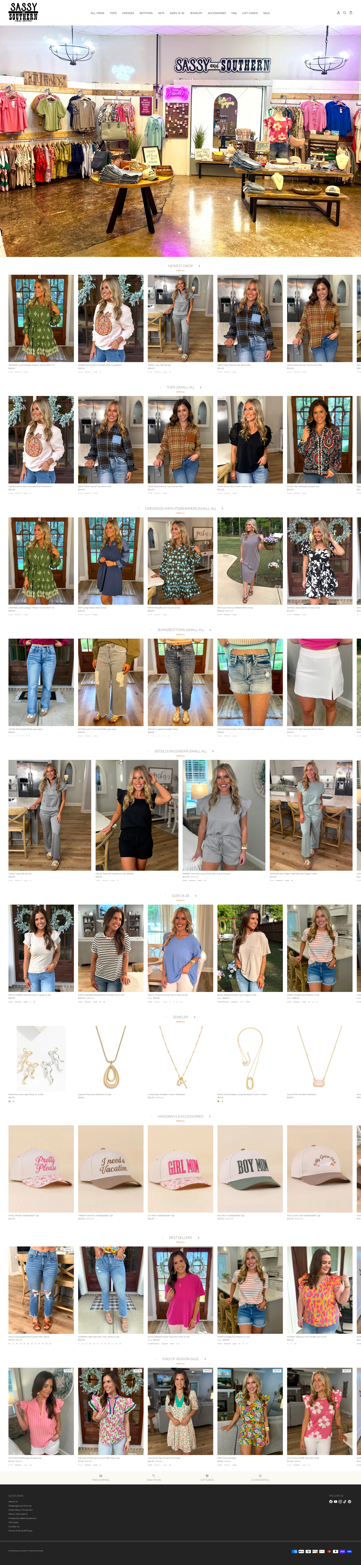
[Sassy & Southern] (23, 13)
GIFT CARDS (250, 13)
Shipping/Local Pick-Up (19, 1506)
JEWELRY (196, 13)
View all (180, 270)
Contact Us (13, 1526)
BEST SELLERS (180, 1238)
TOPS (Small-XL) (180, 387)
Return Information (18, 1514)
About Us (13, 1501)
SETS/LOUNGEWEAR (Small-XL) (180, 751)
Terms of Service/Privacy (20, 1530)
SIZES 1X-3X (177, 13)
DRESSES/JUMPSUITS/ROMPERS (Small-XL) (180, 509)
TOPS (113, 13)
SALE (266, 13)
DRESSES (128, 13)
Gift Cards (13, 1522)
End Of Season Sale (180, 1359)
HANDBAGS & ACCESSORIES (180, 1116)
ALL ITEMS (97, 13)
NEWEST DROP (180, 266)
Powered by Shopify (35, 1551)
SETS (161, 13)
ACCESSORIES (217, 13)
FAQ (234, 13)
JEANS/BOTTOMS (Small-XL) (180, 630)
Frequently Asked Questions (22, 1518)
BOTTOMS (146, 13)
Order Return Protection (20, 1510)
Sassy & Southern (20, 1551)
